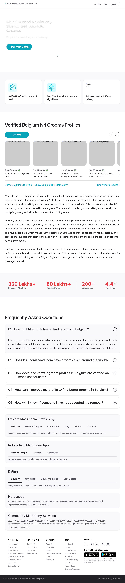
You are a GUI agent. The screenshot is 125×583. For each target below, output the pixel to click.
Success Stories (13, 566)
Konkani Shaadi (40, 524)
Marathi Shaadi (13, 520)
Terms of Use (31, 544)
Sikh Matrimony (43, 433)
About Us (49, 544)
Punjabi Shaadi (100, 524)
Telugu (47, 459)
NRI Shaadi (90, 524)
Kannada (63, 459)
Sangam (68, 547)
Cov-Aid (48, 557)
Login (114, 4)
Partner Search (13, 550)
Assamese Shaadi (27, 520)
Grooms (17, 134)
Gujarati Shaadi (89, 520)
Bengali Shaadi (40, 520)
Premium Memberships (16, 557)
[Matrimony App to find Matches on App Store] (91, 554)
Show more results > (108, 185)
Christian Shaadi (66, 520)
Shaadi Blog (50, 547)
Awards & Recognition (53, 553)
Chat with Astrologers (72, 569)
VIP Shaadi (69, 544)
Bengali (11, 459)
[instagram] (92, 544)
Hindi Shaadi (78, 520)
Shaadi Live (69, 557)
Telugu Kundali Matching (50, 501)
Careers (48, 550)
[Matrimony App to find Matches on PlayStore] (108, 554)
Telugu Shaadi (24, 527)
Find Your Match (19, 46)
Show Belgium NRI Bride (18, 185)
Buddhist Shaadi (53, 520)
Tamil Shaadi (13, 527)
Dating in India (64, 486)
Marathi (18, 459)
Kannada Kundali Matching (39, 505)
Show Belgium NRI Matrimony (51, 185)
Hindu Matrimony (14, 433)
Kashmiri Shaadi (27, 524)
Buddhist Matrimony (57, 433)
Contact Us (12, 563)
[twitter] (102, 544)
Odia (30, 459)
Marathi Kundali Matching (92, 501)
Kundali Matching (14, 501)
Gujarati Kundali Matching (17, 505)
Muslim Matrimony (29, 433)
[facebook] (86, 544)
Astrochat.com (70, 566)
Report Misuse (32, 553)
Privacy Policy (32, 547)
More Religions (100, 433)
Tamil (42, 459)
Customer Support (14, 560)
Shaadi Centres (70, 550)
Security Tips (31, 550)
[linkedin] (97, 544)
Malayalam (55, 459)
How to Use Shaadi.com (16, 553)
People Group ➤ (117, 579)
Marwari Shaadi (67, 524)
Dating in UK (41, 486)
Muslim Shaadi (79, 524)
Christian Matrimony (73, 433)
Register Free (12, 547)
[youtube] (108, 544)
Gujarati (36, 459)
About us (97, 4)
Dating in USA (52, 486)
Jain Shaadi (100, 520)
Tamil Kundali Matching (31, 501)
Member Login (13, 544)
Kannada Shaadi (14, 524)
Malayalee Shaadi (53, 524)
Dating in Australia (15, 486)
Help (105, 4)
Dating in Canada (29, 486)
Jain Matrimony (88, 433)
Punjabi (24, 459)
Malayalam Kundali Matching (71, 501)
